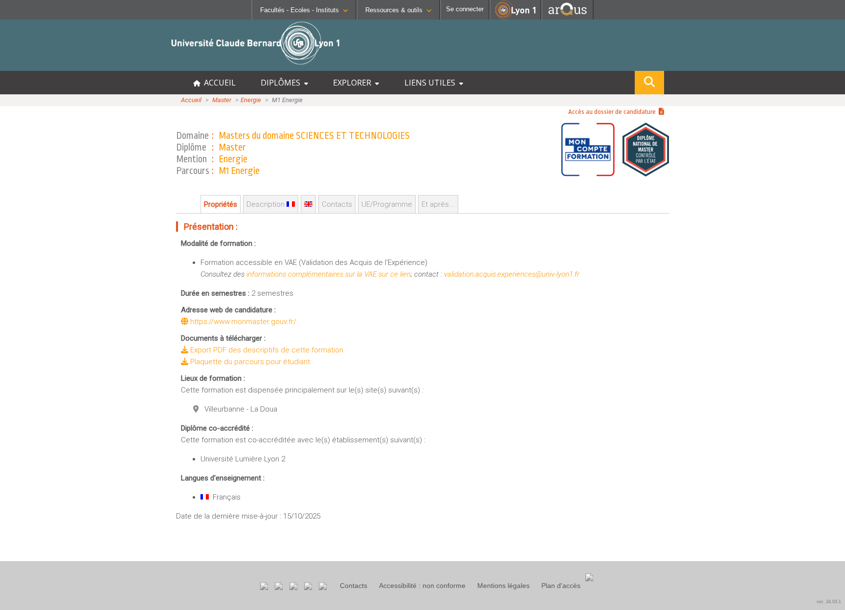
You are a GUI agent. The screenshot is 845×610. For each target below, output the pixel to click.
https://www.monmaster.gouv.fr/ (242, 321)
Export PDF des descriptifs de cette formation (265, 350)
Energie (251, 100)
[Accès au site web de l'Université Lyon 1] (515, 17)
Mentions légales (503, 585)
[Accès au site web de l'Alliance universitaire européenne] (567, 17)
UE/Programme (386, 204)
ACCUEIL (218, 82)
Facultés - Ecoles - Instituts (299, 10)
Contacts (353, 585)
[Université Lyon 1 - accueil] (86, 66)
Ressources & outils (393, 10)
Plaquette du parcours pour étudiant (249, 361)
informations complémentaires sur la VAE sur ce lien (328, 274)
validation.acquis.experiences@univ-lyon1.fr (511, 274)
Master (221, 100)
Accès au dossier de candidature (613, 111)
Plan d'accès (560, 585)
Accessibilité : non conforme (422, 585)
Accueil (191, 100)
